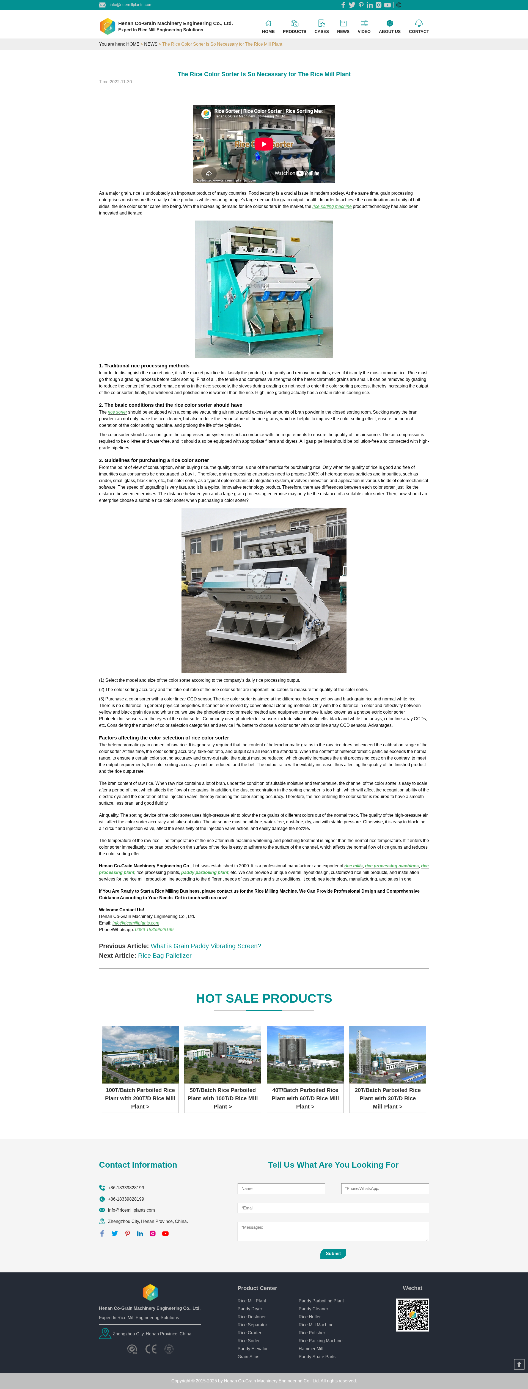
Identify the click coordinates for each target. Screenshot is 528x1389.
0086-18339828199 (154, 929)
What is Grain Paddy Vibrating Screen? (206, 946)
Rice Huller (310, 1316)
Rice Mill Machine (316, 1324)
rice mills (353, 865)
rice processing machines (392, 865)
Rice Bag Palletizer (165, 955)
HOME (268, 31)
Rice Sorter (249, 1340)
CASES (322, 31)
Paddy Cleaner (313, 1309)
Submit (333, 1253)
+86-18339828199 (126, 1188)
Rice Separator (252, 1324)
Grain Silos (248, 1356)
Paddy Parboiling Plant (321, 1301)
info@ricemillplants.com (131, 4)
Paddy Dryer (250, 1309)
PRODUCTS (294, 31)
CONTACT (419, 31)
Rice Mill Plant (252, 1301)
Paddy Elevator (253, 1348)
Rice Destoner (252, 1316)
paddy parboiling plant (204, 872)
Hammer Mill (311, 1348)
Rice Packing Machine (321, 1340)
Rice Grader (249, 1332)
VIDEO (364, 31)
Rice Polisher (312, 1332)
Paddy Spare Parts (317, 1356)
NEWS (343, 31)
